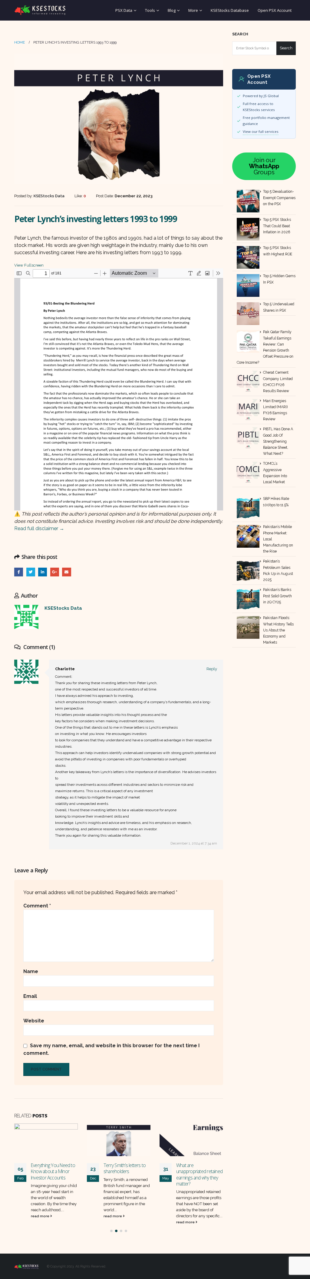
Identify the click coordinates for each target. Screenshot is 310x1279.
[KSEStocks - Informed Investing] (40, 10)
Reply (211, 669)
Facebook (18, 572)
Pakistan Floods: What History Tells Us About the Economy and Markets (278, 630)
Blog (172, 10)
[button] (111, 1231)
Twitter (30, 572)
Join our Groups (264, 166)
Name (30, 971)
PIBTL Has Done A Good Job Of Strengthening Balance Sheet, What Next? (278, 441)
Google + (54, 572)
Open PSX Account (275, 10)
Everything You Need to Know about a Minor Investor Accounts (53, 1171)
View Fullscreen (29, 265)
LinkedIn (42, 572)
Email (66, 572)
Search (240, 34)
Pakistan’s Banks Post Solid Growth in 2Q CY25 (277, 596)
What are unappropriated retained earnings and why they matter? (199, 1174)
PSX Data (123, 10)
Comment (37, 906)
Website (33, 1021)
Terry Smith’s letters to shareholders (125, 1168)
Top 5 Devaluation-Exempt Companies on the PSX (279, 197)
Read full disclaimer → (39, 528)
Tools (150, 10)
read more (40, 1216)
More (193, 10)
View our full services (261, 131)
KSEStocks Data (63, 608)
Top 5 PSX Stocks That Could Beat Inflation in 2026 (277, 226)
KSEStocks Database (230, 10)
